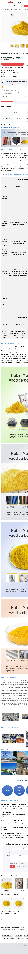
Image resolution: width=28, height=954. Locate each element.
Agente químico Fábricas (7, 935)
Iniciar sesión (4, 96)
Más (2, 941)
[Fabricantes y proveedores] (14, 2)
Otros (26, 923)
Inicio (2, 9)
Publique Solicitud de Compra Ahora (18, 868)
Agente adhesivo (19, 938)
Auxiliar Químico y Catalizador (18, 9)
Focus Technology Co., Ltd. (22, 945)
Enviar (12, 866)
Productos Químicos (8, 9)
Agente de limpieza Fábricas (8, 938)
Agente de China (18, 935)
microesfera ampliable (5, 923)
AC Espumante (16, 923)
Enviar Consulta (12, 64)
